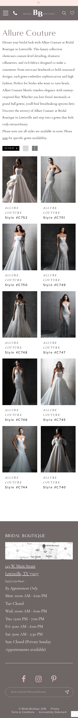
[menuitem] (5, 13)
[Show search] (64, 13)
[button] (10, 148)
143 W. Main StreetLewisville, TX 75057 (22, 570)
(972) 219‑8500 (14, 581)
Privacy (55, 708)
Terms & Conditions (22, 712)
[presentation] (19, 179)
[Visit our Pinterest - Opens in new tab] (53, 679)
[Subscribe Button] (67, 692)
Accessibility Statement (53, 712)
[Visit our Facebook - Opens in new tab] (24, 679)
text (5, 138)
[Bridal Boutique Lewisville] (39, 13)
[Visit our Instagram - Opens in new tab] (38, 679)
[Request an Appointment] (39, 3)
